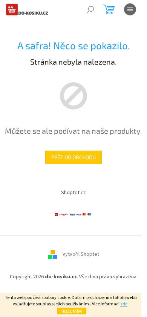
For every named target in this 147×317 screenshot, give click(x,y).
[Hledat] (90, 9)
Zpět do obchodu (73, 157)
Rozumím (71, 311)
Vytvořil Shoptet (81, 254)
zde (123, 304)
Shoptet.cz (73, 192)
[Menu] (130, 9)
